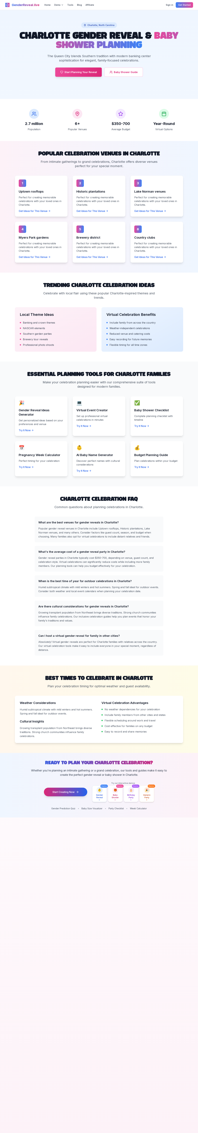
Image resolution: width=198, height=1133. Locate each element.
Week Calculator (138, 808)
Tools (70, 5)
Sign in (169, 5)
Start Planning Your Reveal (81, 72)
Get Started (184, 5)
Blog (79, 5)
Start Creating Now (63, 792)
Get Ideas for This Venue (33, 211)
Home (47, 5)
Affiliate (90, 5)
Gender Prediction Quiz (63, 808)
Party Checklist (116, 808)
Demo (57, 5)
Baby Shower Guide (126, 72)
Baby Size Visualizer (92, 808)
